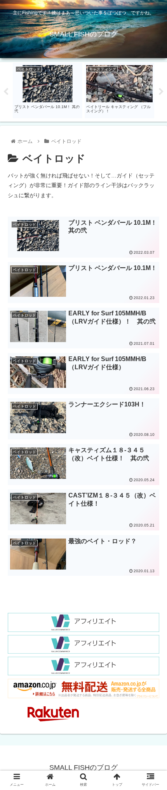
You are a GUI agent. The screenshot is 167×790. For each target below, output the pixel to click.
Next (161, 92)
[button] (151, 676)
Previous (6, 92)
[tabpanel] (47, 90)
